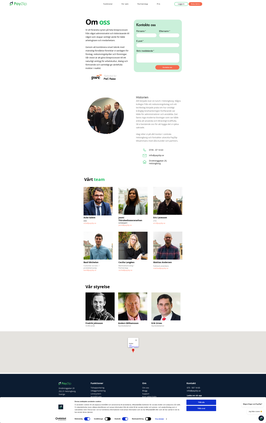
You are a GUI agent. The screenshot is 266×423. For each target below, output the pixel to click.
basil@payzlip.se (90, 270)
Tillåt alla (201, 402)
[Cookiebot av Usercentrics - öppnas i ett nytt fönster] (61, 419)
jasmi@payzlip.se (125, 225)
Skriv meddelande (145, 51)
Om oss (145, 387)
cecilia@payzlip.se (125, 270)
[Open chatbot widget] (261, 418)
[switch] (108, 419)
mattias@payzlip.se (160, 268)
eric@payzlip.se (159, 223)
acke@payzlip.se (90, 223)
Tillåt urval (201, 408)
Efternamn (164, 31)
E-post (140, 41)
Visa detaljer (159, 419)
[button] (108, 4)
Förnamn (141, 31)
